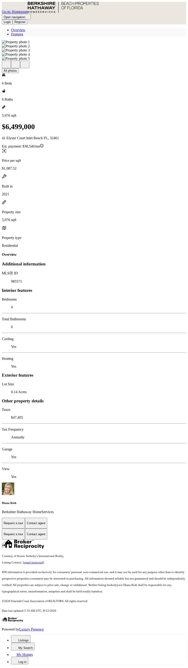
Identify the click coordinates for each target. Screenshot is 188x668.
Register (19, 22)
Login (7, 22)
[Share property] (24, 64)
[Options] (6, 64)
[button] (94, 42)
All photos (10, 70)
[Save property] (15, 64)
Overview (18, 30)
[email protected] (33, 562)
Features (17, 34)
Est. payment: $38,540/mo (21, 146)
